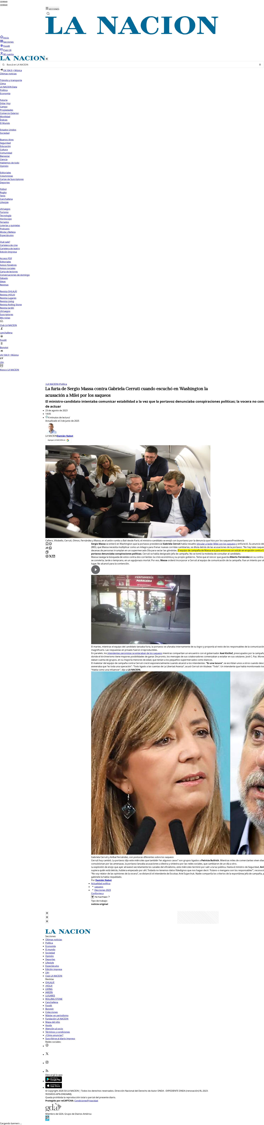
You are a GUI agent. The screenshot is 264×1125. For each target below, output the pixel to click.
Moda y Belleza (8, 232)
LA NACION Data (8, 86)
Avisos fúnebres (8, 265)
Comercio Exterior (9, 113)
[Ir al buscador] (48, 13)
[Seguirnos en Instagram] (47, 1063)
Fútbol (3, 189)
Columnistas (6, 175)
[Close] (47, 913)
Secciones (8, 41)
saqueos (98, 886)
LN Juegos (5, 208)
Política (62, 384)
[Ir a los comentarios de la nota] (50, 544)
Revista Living (7, 301)
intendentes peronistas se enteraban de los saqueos (134, 653)
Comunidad (6, 152)
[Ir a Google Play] (53, 1081)
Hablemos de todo (9, 162)
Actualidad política (100, 883)
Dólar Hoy (5, 103)
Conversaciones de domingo (15, 274)
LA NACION (51, 384)
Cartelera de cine (9, 245)
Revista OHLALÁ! (8, 291)
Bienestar (5, 156)
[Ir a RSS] (47, 1071)
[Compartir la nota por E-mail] (53, 556)
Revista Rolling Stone (11, 304)
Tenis (2, 195)
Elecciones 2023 (102, 890)
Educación (5, 146)
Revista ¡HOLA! (7, 294)
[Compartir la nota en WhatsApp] (50, 548)
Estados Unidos (8, 129)
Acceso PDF (6, 258)
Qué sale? (5, 241)
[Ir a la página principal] (132, 33)
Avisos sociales (7, 268)
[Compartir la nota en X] (50, 556)
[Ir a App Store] (53, 1087)
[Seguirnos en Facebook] (47, 1045)
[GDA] (53, 1110)
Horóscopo (6, 218)
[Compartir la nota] (47, 548)
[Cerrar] (46, 59)
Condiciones (80, 1100)
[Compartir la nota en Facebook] (47, 556)
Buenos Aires (7, 139)
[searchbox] (131, 64)
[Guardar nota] (47, 544)
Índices (3, 119)
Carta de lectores (9, 271)
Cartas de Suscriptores (12, 179)
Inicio (6, 37)
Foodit (6, 46)
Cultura (4, 149)
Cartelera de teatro (10, 248)
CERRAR (3, 2)
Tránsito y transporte (11, 80)
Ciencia (3, 159)
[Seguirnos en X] (47, 1054)
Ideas (3, 281)
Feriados (4, 222)
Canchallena (6, 199)
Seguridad (5, 142)
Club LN (7, 50)
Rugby (3, 192)
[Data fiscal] (47, 1120)
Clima (3, 83)
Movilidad (5, 116)
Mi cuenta (8, 54)
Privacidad (92, 1100)
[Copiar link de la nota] (47, 552)
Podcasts (4, 228)
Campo (3, 106)
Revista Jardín (7, 307)
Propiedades (6, 109)
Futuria (3, 100)
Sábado (4, 278)
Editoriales (5, 172)
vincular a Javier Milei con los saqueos (216, 543)
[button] (132, 213)
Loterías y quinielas (10, 225)
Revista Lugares (8, 298)
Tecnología (5, 215)
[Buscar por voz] (260, 64)
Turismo (4, 212)
